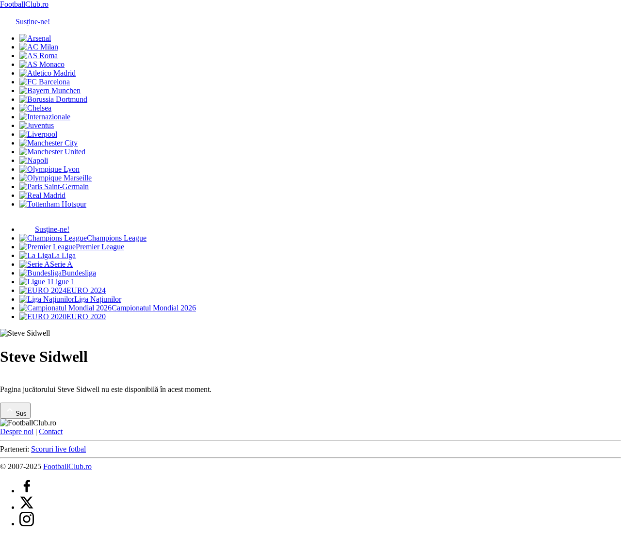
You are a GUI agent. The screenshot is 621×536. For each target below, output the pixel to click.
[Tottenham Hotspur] (52, 204)
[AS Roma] (38, 55)
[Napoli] (33, 160)
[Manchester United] (52, 151)
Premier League (100, 247)
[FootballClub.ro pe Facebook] (26, 491)
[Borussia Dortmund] (53, 99)
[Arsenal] (35, 38)
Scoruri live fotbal (58, 449)
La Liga (63, 255)
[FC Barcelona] (44, 82)
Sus (21, 413)
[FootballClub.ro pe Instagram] (26, 524)
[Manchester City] (48, 143)
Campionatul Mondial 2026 (154, 308)
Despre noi (16, 431)
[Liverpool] (38, 134)
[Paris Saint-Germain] (54, 186)
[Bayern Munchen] (50, 90)
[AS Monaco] (42, 64)
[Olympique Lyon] (49, 169)
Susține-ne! (33, 21)
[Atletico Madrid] (47, 73)
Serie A (61, 264)
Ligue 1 (63, 281)
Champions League (117, 238)
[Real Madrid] (42, 195)
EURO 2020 (86, 316)
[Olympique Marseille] (55, 178)
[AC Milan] (38, 47)
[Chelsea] (35, 108)
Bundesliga (79, 273)
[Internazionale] (44, 117)
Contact (51, 431)
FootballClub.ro (24, 4)
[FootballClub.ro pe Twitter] (26, 507)
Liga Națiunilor (97, 299)
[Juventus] (36, 125)
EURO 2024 (86, 290)
